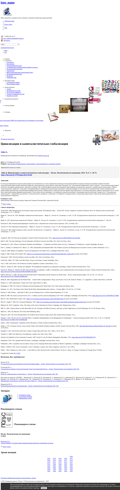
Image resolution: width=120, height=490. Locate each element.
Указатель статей (12, 96)
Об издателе (10, 64)
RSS (5, 28)
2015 (48, 463)
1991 (71, 471)
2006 (71, 465)
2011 (71, 463)
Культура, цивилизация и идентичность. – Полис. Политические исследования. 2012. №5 (29, 374)
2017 (65, 460)
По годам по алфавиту (14, 92)
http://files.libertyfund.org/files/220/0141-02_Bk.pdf (95, 326)
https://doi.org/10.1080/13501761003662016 (14, 319)
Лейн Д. (4, 152)
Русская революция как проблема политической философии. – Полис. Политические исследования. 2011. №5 (36, 364)
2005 (48, 467)
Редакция (10, 76)
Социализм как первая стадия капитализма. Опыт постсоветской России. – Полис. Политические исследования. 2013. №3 (40, 369)
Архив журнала (9, 87)
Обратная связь (9, 21)
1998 (60, 469)
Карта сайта (8, 24)
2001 (71, 467)
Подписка (7, 40)
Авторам (7, 112)
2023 (60, 458)
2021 (71, 458)
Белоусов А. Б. (5, 441)
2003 (60, 467)
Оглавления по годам (13, 90)
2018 (60, 460)
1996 (71, 469)
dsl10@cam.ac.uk (43, 155)
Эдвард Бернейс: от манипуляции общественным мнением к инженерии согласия (27, 443)
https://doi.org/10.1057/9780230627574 (84, 337)
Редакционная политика (14, 69)
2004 (54, 467)
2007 (65, 465)
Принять (44, 488)
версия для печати (8, 139)
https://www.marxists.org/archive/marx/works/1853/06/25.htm (45, 299)
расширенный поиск (7, 47)
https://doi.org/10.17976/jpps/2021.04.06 (16, 175)
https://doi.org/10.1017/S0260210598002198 (14, 276)
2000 (48, 469)
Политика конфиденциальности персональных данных (18, 478)
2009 (54, 465)
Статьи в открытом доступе (15, 94)
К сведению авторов (25, 396)
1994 (54, 471)
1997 (65, 469)
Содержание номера (13, 82)
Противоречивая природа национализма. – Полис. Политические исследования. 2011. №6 (29, 386)
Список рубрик (9, 105)
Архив (9, 89)
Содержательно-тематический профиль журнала (22, 67)
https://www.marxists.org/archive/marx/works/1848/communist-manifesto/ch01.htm (61, 302)
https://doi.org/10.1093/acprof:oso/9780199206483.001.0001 (19, 271)
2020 (48, 460)
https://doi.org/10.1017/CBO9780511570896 (105, 295)
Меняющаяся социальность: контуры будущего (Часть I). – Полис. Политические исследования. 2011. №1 (34, 381)
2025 (48, 458)
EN (5, 52)
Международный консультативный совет (20, 72)
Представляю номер (13, 84)
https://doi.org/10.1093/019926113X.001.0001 (66, 238)
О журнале (7, 60)
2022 (65, 458)
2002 (65, 467)
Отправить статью (25, 395)
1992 (65, 471)
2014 (54, 463)
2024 (54, 458)
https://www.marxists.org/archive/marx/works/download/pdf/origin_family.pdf (50, 254)
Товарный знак (11, 77)
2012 (65, 463)
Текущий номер (9, 80)
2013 (60, 463)
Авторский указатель (11, 99)
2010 (48, 465)
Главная (7, 59)
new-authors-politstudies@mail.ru (14, 38)
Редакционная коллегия (14, 74)
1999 (54, 469)
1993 (60, 471)
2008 (60, 465)
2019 (54, 460)
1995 (48, 471)
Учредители (10, 71)
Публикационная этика (14, 65)
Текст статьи (7, 204)
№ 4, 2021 (17, 353)
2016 (71, 460)
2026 (71, 456)
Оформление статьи (25, 398)
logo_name (8, 2)
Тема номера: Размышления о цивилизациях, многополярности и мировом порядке (34, 164)
